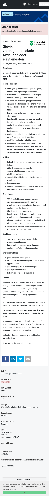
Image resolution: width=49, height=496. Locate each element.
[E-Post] (28, 359)
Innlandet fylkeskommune (11, 374)
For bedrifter (33, 4)
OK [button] (25, 492)
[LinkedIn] (13, 359)
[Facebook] (5, 359)
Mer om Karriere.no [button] (24, 479)
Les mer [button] (13, 489)
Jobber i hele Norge (14, 4)
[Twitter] (20, 359)
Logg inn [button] (44, 4)
